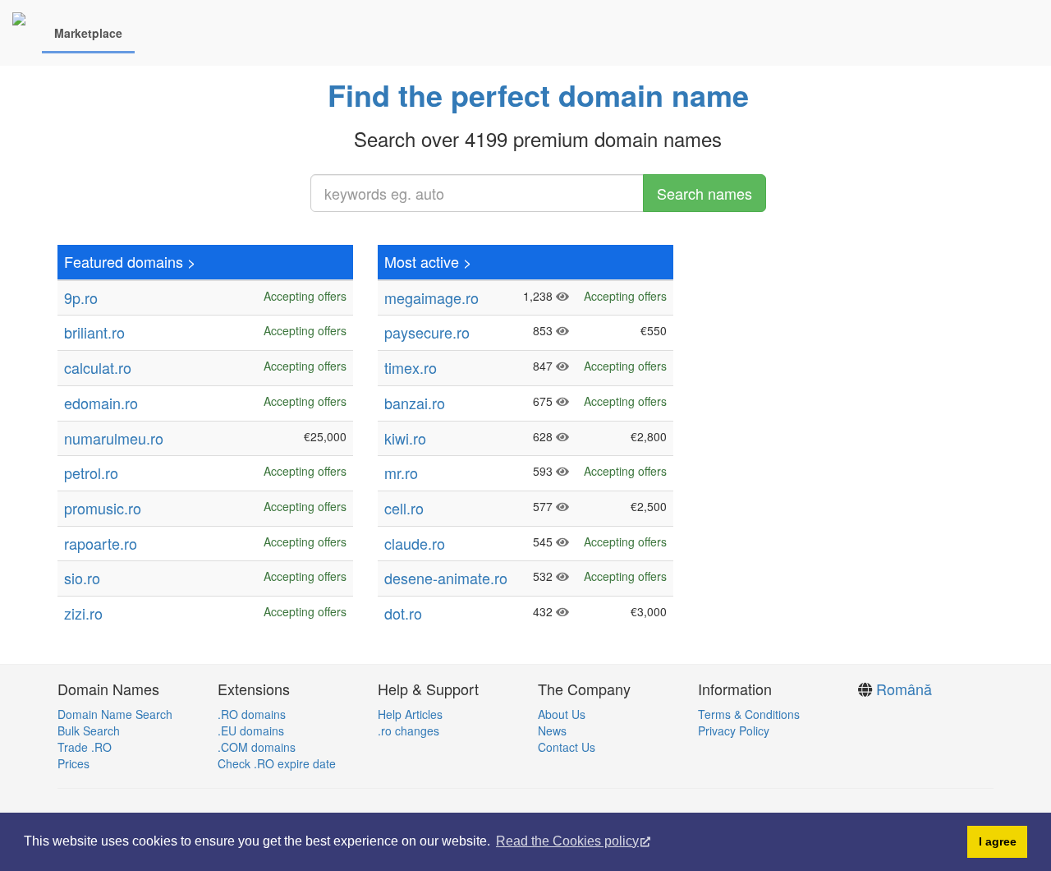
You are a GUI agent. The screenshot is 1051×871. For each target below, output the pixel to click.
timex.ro (410, 367)
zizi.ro (83, 613)
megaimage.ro (431, 297)
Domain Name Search (114, 714)
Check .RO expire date (277, 763)
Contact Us (566, 747)
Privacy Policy (733, 730)
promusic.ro (102, 507)
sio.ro (82, 577)
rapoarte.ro (100, 543)
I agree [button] (998, 841)
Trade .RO (84, 747)
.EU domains (251, 730)
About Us (561, 714)
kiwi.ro (405, 438)
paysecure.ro (427, 332)
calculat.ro (97, 367)
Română (904, 688)
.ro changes (408, 730)
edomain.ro (101, 402)
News (552, 730)
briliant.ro (94, 332)
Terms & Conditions (749, 714)
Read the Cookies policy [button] (567, 841)
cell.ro (404, 507)
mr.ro (401, 472)
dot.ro (403, 613)
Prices (73, 763)
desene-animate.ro (445, 577)
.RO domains (252, 714)
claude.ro (414, 543)
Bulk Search (88, 730)
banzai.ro (414, 402)
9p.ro (81, 297)
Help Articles (410, 714)
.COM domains (257, 747)
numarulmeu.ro (113, 438)
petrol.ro (91, 472)
